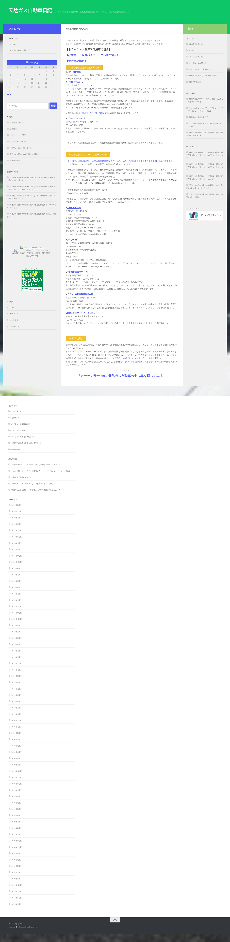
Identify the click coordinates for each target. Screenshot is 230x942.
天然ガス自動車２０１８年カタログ (138, 161)
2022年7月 (15, 638)
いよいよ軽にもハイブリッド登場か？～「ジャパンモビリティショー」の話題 (204, 109)
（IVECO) (74, 81)
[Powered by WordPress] (16, 927)
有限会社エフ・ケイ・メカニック (82, 313)
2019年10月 (16, 783)
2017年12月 (16, 885)
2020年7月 (15, 739)
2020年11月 (16, 720)
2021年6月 (15, 682)
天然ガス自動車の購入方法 (20, 50)
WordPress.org (15, 326)
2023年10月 (16, 562)
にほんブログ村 (32, 255)
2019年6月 (15, 802)
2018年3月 (15, 866)
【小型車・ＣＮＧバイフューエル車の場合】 (93, 55)
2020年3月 (15, 758)
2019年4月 (15, 815)
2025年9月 (15, 517)
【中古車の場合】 (76, 61)
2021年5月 (15, 688)
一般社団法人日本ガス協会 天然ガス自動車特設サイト (91, 161)
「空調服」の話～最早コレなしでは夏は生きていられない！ (34, 483)
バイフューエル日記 (17, 135)
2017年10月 (16, 897)
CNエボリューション (22, 180)
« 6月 (9, 94)
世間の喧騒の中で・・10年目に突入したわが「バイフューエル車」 (36, 464)
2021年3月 (15, 701)
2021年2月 (15, 707)
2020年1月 (15, 764)
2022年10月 (16, 619)
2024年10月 (16, 536)
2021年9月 (15, 669)
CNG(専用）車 (15, 122)
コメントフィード (16, 320)
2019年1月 (15, 834)
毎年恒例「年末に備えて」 (199, 117)
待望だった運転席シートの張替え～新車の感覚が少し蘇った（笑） (36, 489)
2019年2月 (15, 828)
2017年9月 (15, 904)
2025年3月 (15, 524)
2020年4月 (15, 752)
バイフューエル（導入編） (20, 148)
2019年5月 (15, 809)
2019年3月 (15, 821)
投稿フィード (15, 313)
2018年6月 (15, 859)
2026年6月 (15, 505)
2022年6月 (15, 644)
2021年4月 (15, 695)
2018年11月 (16, 840)
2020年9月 (15, 726)
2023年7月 (15, 574)
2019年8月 (15, 796)
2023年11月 (16, 555)
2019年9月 (15, 790)
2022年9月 (15, 625)
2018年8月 (15, 853)
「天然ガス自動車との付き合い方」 (130, 358)
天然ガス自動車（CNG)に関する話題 (23, 154)
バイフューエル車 (16, 141)
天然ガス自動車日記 (30, 10)
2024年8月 (15, 543)
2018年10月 (16, 847)
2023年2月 (15, 593)
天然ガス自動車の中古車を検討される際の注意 (27, 204)
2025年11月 (16, 511)
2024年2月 (15, 549)
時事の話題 (14, 160)
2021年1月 (15, 714)
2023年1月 (15, 600)
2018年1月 (15, 878)
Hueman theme (33, 927)
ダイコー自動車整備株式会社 (80, 294)
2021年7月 (15, 676)
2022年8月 (15, 631)
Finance (17, 198)
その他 (12, 128)
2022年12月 (16, 606)
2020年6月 (15, 745)
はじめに (13, 44)
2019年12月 (16, 771)
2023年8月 (15, 568)
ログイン (13, 307)
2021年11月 (16, 663)
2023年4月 (15, 587)
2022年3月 (15, 657)
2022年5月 (15, 650)
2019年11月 (16, 777)
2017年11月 (16, 891)
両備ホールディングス (92, 112)
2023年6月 (15, 581)
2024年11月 (16, 530)
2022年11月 (16, 612)
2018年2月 (15, 872)
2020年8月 (15, 733)
